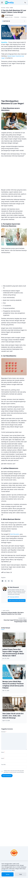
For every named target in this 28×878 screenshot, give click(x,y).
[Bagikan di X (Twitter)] (5, 581)
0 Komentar (16, 17)
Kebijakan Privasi (7, 870)
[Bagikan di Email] (8, 581)
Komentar (3, 731)
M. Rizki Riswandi (13, 587)
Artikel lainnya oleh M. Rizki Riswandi (17, 600)
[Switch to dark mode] (25, 2)
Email (2, 758)
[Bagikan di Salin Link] (12, 581)
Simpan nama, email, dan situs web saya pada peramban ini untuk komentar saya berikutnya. (14, 771)
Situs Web (3, 764)
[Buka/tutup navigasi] (2, 2)
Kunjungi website (14, 597)
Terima (7, 874)
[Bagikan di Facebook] (2, 581)
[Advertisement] (14, 82)
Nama (3, 752)
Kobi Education (14, 534)
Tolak (20, 874)
